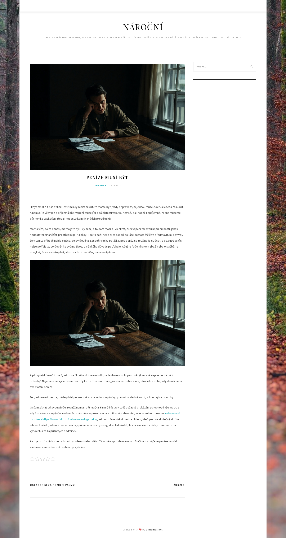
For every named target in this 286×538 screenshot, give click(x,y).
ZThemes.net (154, 529)
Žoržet (179, 484)
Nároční (143, 26)
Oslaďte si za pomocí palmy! (53, 484)
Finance (100, 185)
